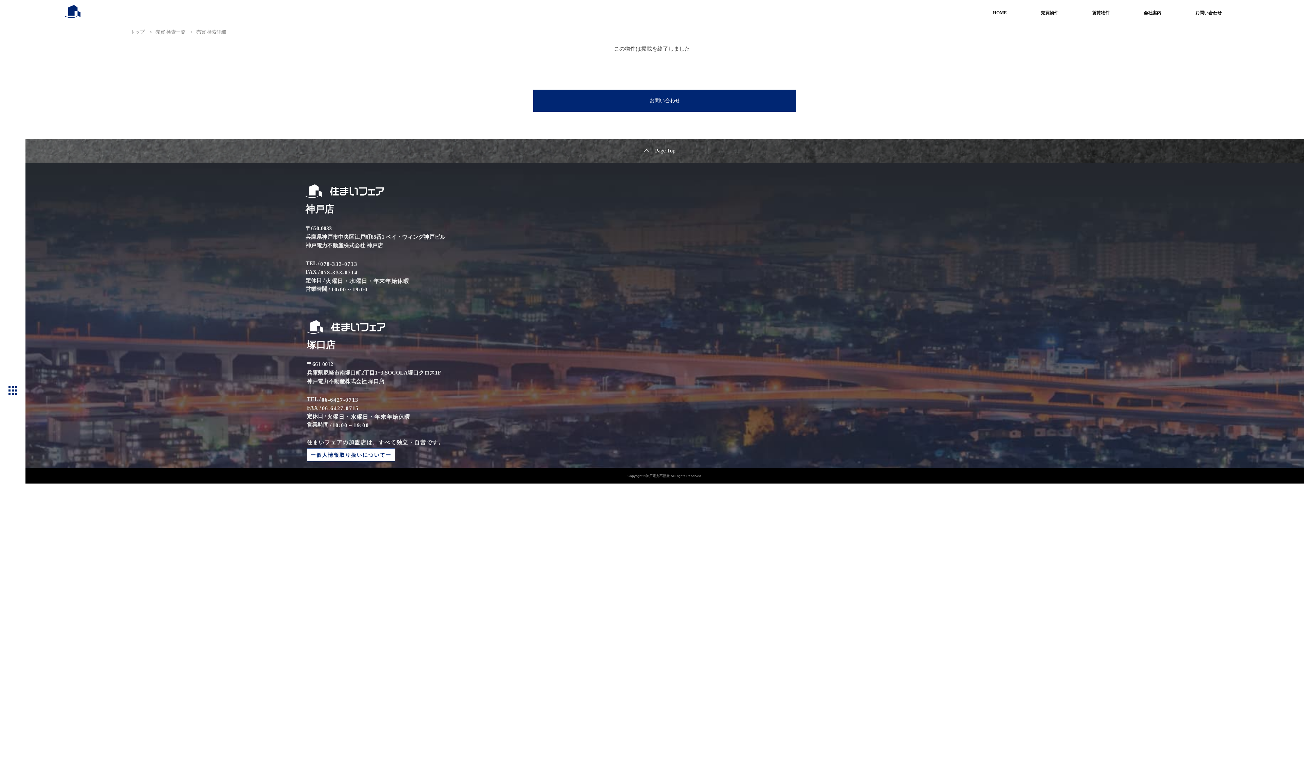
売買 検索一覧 (170, 32)
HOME (1000, 12)
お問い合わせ (1208, 12)
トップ (137, 32)
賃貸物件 (1101, 12)
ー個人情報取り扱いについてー (351, 455)
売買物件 (1049, 12)
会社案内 (1152, 12)
